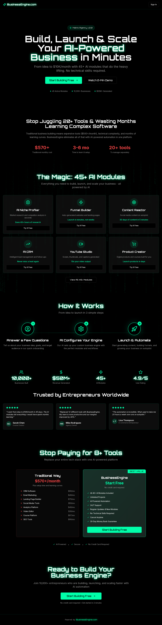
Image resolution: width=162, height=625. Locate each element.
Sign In (154, 4)
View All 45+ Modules (81, 280)
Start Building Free (61, 80)
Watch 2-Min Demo (100, 80)
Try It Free (28, 228)
